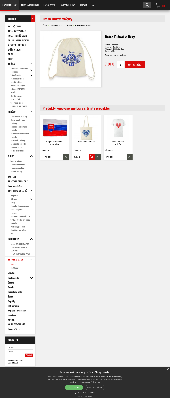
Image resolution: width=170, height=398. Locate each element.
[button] (85, 392)
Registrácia (13, 363)
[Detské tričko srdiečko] (118, 127)
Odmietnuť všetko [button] (95, 387)
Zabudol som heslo (16, 360)
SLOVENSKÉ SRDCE (9, 5)
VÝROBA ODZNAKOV (68, 5)
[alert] (85, 382)
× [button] (168, 369)
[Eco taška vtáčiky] (86, 127)
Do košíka (137, 64)
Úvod (45, 25)
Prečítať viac (95, 382)
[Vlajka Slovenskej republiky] (54, 127)
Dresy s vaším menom (30, 5)
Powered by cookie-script (85, 396)
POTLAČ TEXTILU (49, 5)
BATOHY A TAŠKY (57, 25)
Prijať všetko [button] (74, 387)
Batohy (69, 25)
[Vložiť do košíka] (92, 157)
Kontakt (83, 5)
